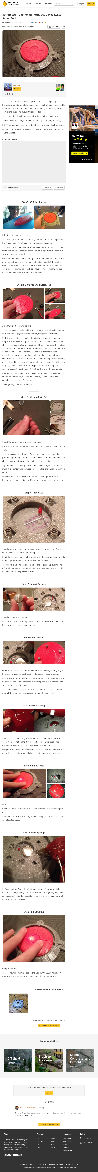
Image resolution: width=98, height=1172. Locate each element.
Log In (81, 4)
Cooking (53, 1138)
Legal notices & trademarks (67, 1168)
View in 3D (47, 188)
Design (39, 1144)
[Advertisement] (83, 134)
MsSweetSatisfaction (27, 1108)
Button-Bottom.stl (10, 139)
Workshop (15, 22)
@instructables (88, 1138)
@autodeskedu (88, 1143)
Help (65, 1144)
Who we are (67, 1150)
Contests (38, 4)
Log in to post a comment (49, 1124)
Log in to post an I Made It (49, 1025)
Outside (52, 1144)
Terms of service (44, 1164)
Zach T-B (10, 94)
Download (59, 188)
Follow (16, 89)
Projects (28, 4)
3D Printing (25, 22)
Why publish (67, 1138)
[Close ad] (96, 107)
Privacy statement (58, 1164)
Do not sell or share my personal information (39, 1168)
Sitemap (66, 1147)
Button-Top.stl (13, 188)
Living (52, 1141)
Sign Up (91, 4)
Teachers (48, 4)
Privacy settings (72, 1164)
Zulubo (7, 22)
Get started (67, 1141)
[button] (64, 27)
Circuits (39, 1138)
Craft (38, 1147)
